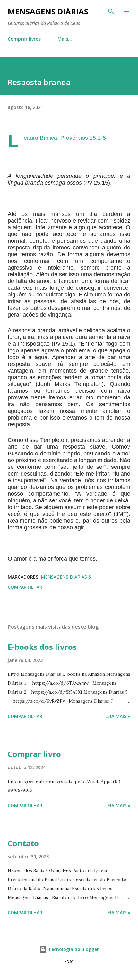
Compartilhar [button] (25, 587)
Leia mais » (117, 716)
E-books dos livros (42, 646)
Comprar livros (24, 39)
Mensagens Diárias (48, 11)
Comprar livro (34, 754)
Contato (23, 843)
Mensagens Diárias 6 (66, 577)
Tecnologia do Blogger (73, 949)
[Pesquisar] (111, 11)
